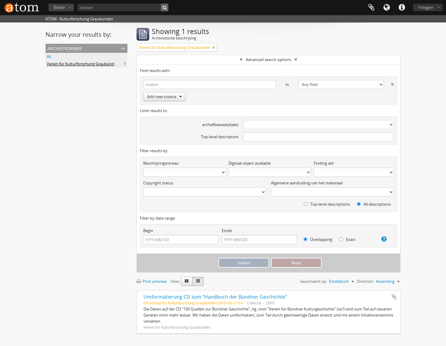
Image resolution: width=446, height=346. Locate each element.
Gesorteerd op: (313, 281)
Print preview (154, 281)
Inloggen (426, 7)
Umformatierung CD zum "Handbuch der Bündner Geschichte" (215, 296)
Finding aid (323, 163)
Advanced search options (268, 59)
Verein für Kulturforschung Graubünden (83, 64)
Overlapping (320, 239)
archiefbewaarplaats (220, 124)
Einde (227, 230)
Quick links (401, 7)
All (49, 56)
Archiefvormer (64, 48)
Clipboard (371, 7)
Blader (59, 7)
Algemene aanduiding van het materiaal (307, 183)
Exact (350, 239)
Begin (148, 230)
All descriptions (377, 204)
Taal (386, 7)
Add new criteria (161, 96)
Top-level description (219, 136)
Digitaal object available (249, 163)
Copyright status (158, 183)
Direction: (365, 281)
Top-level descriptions (329, 204)
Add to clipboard (394, 297)
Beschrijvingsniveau (161, 163)
